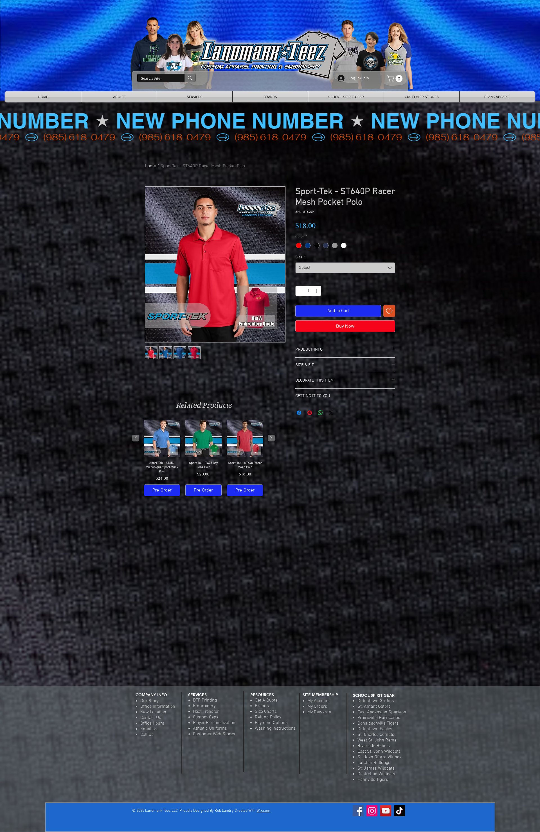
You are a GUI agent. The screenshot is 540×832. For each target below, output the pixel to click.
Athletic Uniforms (210, 728)
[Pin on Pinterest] (309, 412)
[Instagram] (371, 810)
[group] (203, 458)
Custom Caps (206, 717)
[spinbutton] (308, 291)
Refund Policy (268, 717)
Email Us (149, 729)
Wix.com (263, 810)
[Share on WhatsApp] (320, 412)
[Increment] (316, 291)
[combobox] (345, 267)
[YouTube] (385, 810)
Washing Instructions (275, 728)
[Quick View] (162, 438)
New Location (153, 712)
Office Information (157, 706)
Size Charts (266, 711)
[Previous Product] (135, 438)
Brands (262, 706)
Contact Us (150, 718)
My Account (318, 701)
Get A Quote (266, 700)
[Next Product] (271, 438)
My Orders (317, 706)
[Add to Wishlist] (389, 311)
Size (300, 257)
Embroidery (204, 706)
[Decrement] (299, 291)
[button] (395, 78)
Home (150, 166)
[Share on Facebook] (299, 412)
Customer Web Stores (214, 734)
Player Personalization (214, 723)
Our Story (149, 701)
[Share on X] (331, 412)
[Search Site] (189, 78)
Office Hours (152, 723)
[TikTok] (399, 810)
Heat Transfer (206, 711)
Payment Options (271, 723)
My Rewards (319, 712)
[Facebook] (358, 810)
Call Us (147, 735)
